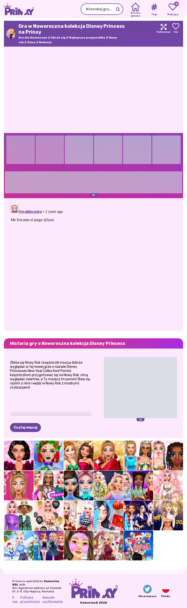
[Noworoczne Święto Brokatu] (79, 455)
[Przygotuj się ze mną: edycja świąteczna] (79, 545)
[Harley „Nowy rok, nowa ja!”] (108, 545)
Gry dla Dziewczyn (33, 37)
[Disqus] (93, 264)
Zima (31, 42)
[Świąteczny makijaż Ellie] (49, 455)
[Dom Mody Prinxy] (19, 515)
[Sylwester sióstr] (49, 545)
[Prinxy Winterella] (79, 485)
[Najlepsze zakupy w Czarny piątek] (49, 515)
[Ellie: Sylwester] (168, 515)
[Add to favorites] (175, 33)
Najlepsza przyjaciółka (87, 37)
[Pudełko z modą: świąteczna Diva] (108, 455)
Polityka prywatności (30, 600)
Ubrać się (58, 37)
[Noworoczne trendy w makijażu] (19, 455)
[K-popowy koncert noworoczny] (138, 515)
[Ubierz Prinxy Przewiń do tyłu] (49, 485)
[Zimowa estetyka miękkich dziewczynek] (108, 485)
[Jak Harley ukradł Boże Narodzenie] (138, 545)
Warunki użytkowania (52, 600)
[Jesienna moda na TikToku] (79, 515)
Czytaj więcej (25, 427)
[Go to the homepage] (17, 9)
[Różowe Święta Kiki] (168, 485)
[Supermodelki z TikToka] (138, 455)
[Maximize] (163, 33)
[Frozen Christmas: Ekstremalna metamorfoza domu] (19, 545)
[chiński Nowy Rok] (108, 515)
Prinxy (17, 581)
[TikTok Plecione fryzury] (168, 455)
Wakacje (45, 42)
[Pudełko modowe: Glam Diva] (19, 485)
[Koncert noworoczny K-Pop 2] (138, 485)
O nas (15, 600)
